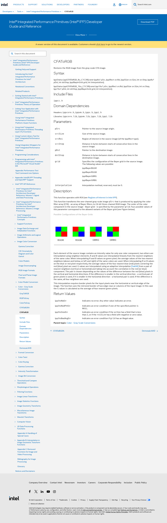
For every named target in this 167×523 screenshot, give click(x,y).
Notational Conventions (25, 86)
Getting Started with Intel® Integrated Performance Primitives (29, 97)
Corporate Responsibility (109, 482)
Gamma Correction (26, 246)
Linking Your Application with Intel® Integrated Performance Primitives (27, 111)
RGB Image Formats (27, 270)
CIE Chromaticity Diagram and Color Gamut (26, 253)
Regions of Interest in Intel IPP (102, 197)
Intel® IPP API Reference (25, 184)
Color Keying (23, 362)
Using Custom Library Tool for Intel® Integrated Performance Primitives (27, 138)
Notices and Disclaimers (25, 471)
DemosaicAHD (25, 348)
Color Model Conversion (28, 282)
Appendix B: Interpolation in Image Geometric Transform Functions (28, 442)
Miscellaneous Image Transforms (26, 411)
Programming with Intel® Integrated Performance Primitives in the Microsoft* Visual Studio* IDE (29, 162)
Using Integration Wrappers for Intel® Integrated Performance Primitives (28, 147)
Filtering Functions (24, 392)
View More (80, 35)
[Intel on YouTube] (48, 492)
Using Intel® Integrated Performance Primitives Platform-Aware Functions (26, 120)
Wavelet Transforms (25, 417)
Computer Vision (24, 422)
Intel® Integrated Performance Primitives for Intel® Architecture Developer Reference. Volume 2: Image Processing (28, 206)
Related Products (22, 91)
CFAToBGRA (24, 307)
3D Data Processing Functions (25, 427)
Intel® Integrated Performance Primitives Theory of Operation (27, 103)
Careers (92, 482)
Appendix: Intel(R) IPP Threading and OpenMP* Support (28, 179)
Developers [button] (63, 4)
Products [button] (18, 4)
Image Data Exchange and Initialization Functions (27, 229)
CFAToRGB (24, 312)
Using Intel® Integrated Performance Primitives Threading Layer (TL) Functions (29, 129)
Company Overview (38, 482)
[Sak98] (135, 266)
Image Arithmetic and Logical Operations (29, 236)
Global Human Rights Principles (117, 512)
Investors (81, 482)
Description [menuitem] (24, 337)
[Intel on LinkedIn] (42, 492)
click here (100, 44)
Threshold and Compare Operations (27, 382)
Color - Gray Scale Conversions (25, 288)
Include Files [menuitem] (25, 322)
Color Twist (22, 357)
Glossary (21, 466)
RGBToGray (24, 298)
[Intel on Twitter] (36, 492)
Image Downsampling (27, 265)
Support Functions (24, 224)
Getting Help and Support (25, 69)
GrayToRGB (24, 293)
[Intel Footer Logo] (14, 498)
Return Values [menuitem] (25, 341)
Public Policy (141, 482)
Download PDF (148, 22)
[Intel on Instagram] (55, 492)
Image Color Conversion (27, 241)
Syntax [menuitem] (22, 318)
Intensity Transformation (28, 371)
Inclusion (128, 482)
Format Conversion (26, 352)
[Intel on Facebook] (30, 492)
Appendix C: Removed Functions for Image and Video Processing (27, 452)
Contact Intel (56, 482)
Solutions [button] (47, 4)
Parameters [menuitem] (24, 333)
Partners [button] (79, 4)
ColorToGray (25, 303)
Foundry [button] (93, 4)
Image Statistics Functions (27, 401)
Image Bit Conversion (27, 376)
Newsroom (70, 482)
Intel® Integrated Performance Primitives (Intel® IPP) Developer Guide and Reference (26, 62)
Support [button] (32, 4)
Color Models (24, 261)
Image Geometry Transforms (29, 406)
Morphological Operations (27, 387)
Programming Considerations (27, 155)
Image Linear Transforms (27, 396)
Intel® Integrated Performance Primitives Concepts (26, 217)
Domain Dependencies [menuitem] (25, 327)
